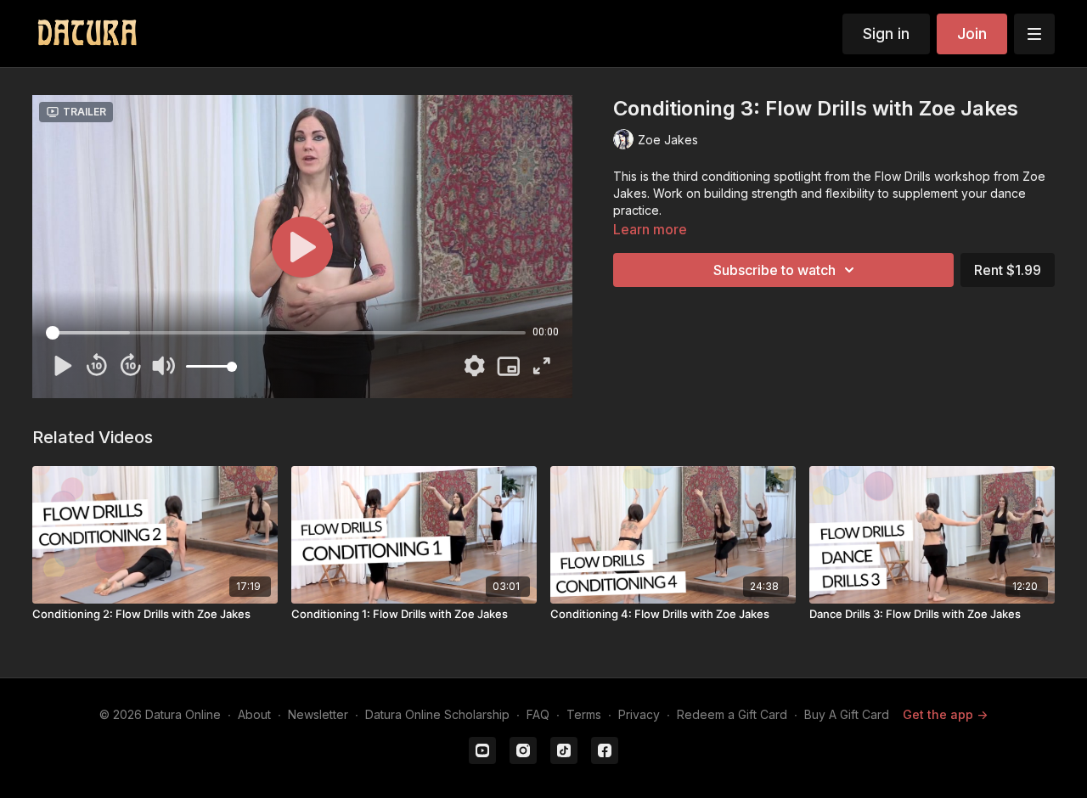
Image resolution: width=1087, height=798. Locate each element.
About (254, 714)
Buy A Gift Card (846, 714)
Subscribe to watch (774, 269)
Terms (583, 714)
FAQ (538, 714)
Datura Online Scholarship (437, 714)
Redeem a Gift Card (732, 714)
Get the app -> (945, 714)
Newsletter (318, 714)
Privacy (639, 714)
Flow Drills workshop (932, 176)
